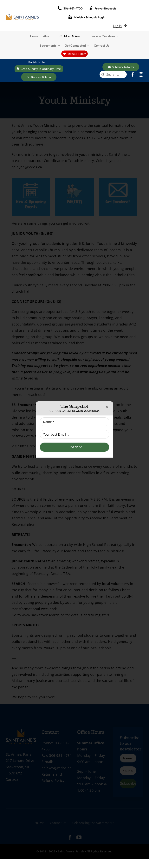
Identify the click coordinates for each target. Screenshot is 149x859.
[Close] (106, 407)
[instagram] (141, 74)
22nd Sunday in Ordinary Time (41, 69)
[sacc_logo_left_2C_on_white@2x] (22, 15)
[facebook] (133, 74)
